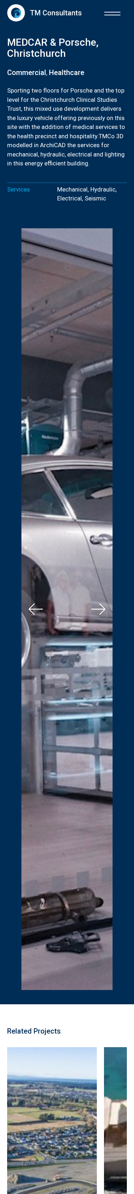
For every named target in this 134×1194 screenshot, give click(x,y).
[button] (112, 13)
